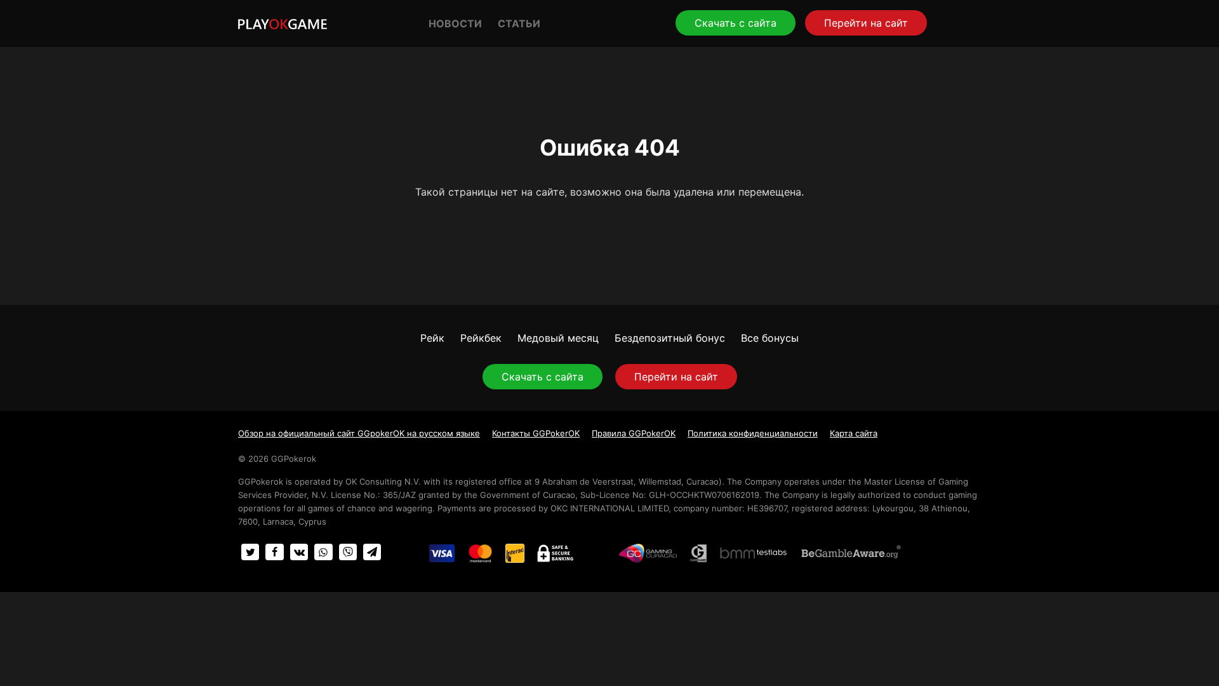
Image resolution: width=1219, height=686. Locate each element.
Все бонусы (770, 338)
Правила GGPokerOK (634, 433)
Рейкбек (481, 338)
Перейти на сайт (866, 23)
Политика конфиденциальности (753, 433)
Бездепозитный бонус (670, 338)
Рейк (432, 338)
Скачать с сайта (735, 23)
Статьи (519, 23)
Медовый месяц (558, 338)
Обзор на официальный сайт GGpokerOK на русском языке (359, 433)
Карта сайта (853, 433)
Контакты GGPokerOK (536, 433)
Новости (455, 23)
